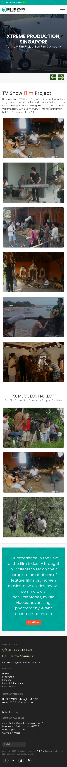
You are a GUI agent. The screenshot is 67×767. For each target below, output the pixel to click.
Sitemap (14, 712)
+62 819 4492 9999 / (15, 2)
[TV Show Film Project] (33, 138)
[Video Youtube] (33, 428)
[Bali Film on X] (13, 760)
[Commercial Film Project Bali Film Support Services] (53, 77)
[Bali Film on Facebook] (6, 760)
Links (4, 712)
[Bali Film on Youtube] (21, 760)
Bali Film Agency (44, 751)
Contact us (8, 686)
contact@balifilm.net (13, 729)
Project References (12, 683)
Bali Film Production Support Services (13, 9)
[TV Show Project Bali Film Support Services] (61, 77)
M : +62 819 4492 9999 (20, 650)
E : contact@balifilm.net (21, 656)
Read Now (33, 622)
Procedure (8, 676)
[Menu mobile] (62, 10)
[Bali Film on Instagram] (28, 760)
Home (5, 673)
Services (7, 680)
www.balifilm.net (11, 732)
